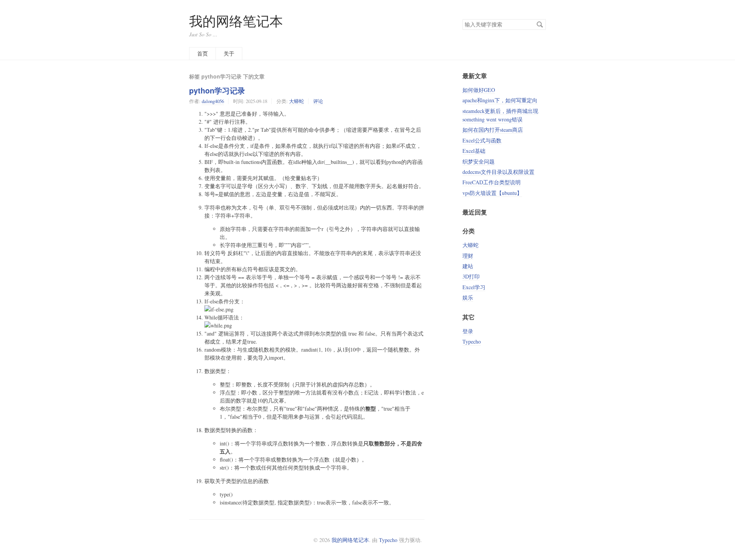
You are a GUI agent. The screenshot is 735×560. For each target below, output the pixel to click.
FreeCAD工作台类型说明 (491, 182)
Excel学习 (473, 287)
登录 (467, 331)
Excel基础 (473, 150)
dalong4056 (213, 101)
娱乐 (467, 297)
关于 (229, 53)
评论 (318, 101)
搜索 (539, 24)
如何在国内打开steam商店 (492, 129)
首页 (202, 53)
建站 (467, 266)
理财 (467, 255)
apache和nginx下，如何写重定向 (499, 100)
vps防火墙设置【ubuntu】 (492, 192)
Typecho (471, 341)
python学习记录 (217, 90)
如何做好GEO (478, 89)
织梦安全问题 (478, 161)
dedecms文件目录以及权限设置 (498, 171)
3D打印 (471, 276)
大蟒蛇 (296, 101)
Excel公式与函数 (481, 140)
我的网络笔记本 (236, 21)
